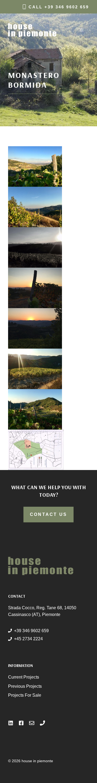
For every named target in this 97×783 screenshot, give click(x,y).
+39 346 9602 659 (66, 7)
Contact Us (48, 514)
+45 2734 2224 (28, 638)
